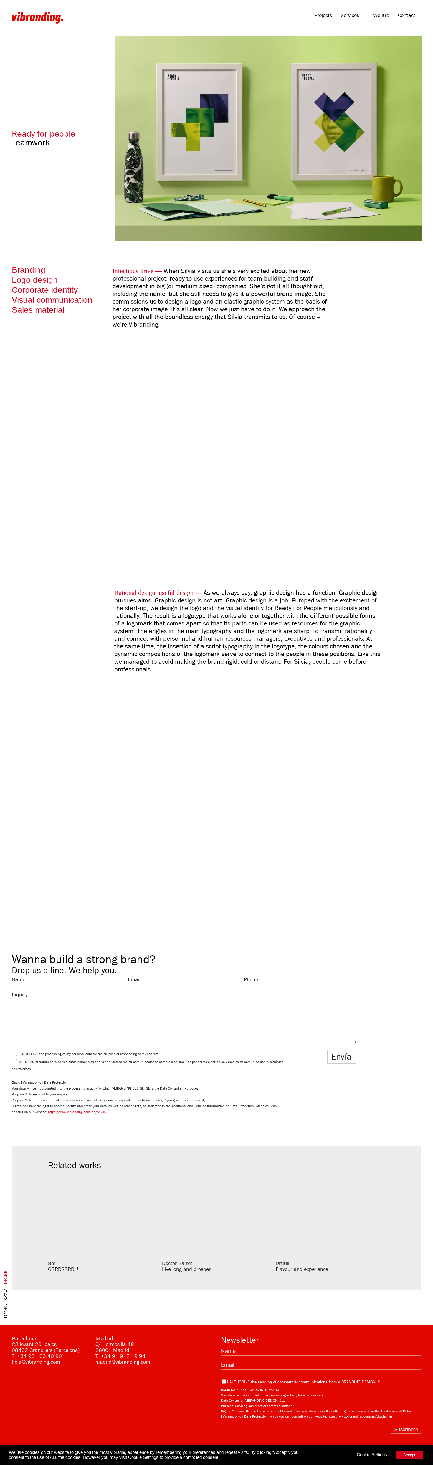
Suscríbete (406, 1429)
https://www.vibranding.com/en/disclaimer (360, 1416)
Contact (406, 15)
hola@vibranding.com (36, 1362)
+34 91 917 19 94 (123, 1356)
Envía (341, 1056)
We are (381, 15)
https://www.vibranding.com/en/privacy (77, 1112)
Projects (323, 15)
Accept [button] (409, 1455)
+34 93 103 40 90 (39, 1356)
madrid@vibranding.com (122, 1362)
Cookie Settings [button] (372, 1454)
